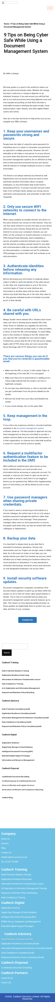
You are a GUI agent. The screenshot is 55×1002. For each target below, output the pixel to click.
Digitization (7, 675)
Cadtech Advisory (10, 701)
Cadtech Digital (9, 734)
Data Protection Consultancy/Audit (16, 709)
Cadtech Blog (7, 797)
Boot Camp (24, 675)
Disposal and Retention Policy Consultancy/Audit (21, 726)
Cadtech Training (10, 662)
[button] (46, 12)
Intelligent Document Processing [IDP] (17, 751)
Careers (5, 843)
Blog (3, 848)
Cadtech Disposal (10, 768)
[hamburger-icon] (50, 8)
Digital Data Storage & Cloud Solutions (17, 747)
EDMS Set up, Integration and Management (21, 921)
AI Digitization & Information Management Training (24, 888)
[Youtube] (34, 988)
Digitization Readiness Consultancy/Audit (18, 713)
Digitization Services (10, 908)
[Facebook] (7, 988)
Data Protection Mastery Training (15, 671)
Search (7, 653)
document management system (30, 428)
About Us (5, 839)
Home (6, 24)
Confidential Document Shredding (15, 777)
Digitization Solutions (10, 743)
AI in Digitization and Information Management (21, 688)
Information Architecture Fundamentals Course (21, 679)
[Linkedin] (25, 988)
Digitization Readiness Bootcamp (16, 879)
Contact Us (6, 852)
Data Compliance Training (12, 684)
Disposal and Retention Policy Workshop (18, 692)
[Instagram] (43, 988)
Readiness (16, 675)
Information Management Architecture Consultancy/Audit (25, 718)
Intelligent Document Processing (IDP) (18, 917)
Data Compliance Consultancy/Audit (16, 722)
